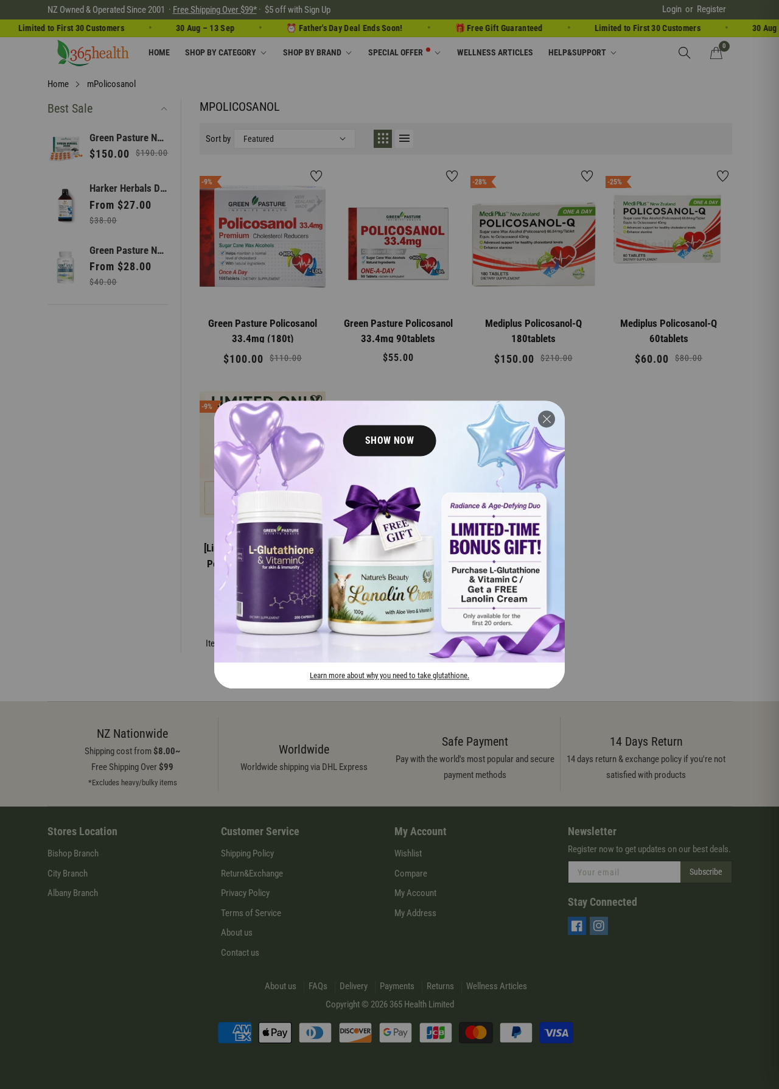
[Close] (546, 418)
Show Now (389, 440)
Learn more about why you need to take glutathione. (389, 675)
